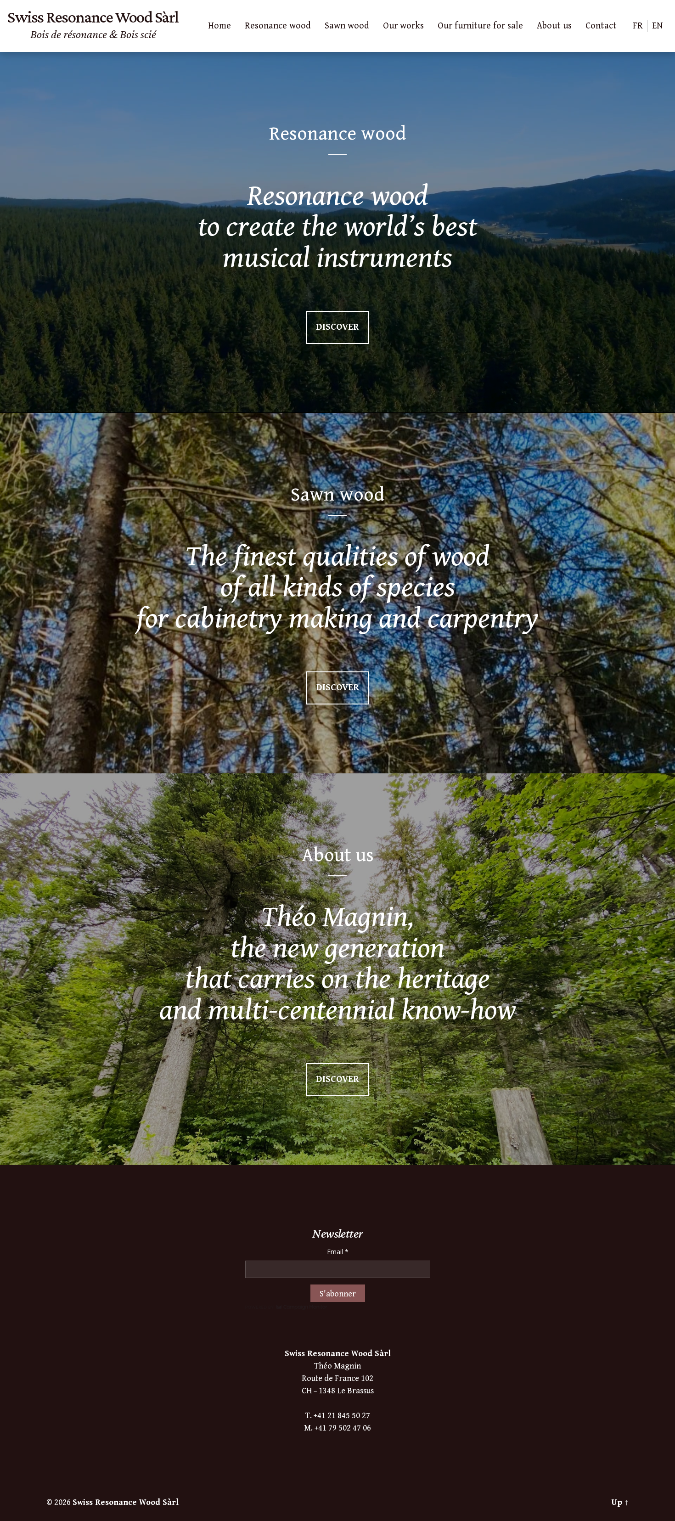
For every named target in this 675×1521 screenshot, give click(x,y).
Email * (338, 1251)
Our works (403, 26)
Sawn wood (347, 26)
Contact (601, 26)
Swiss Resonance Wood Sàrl (126, 1502)
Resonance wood (278, 26)
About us (554, 26)
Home (219, 26)
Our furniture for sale (480, 26)
